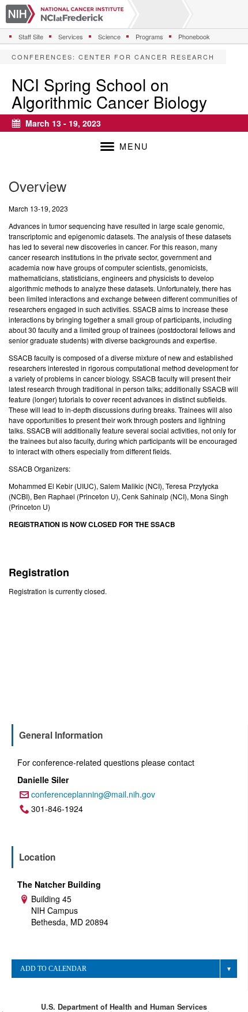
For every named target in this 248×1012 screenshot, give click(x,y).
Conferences (42, 56)
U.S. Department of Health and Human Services (124, 1007)
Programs (149, 36)
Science (109, 36)
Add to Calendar (53, 969)
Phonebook (194, 36)
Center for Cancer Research (146, 56)
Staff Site (30, 36)
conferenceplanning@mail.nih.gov (93, 794)
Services (70, 36)
